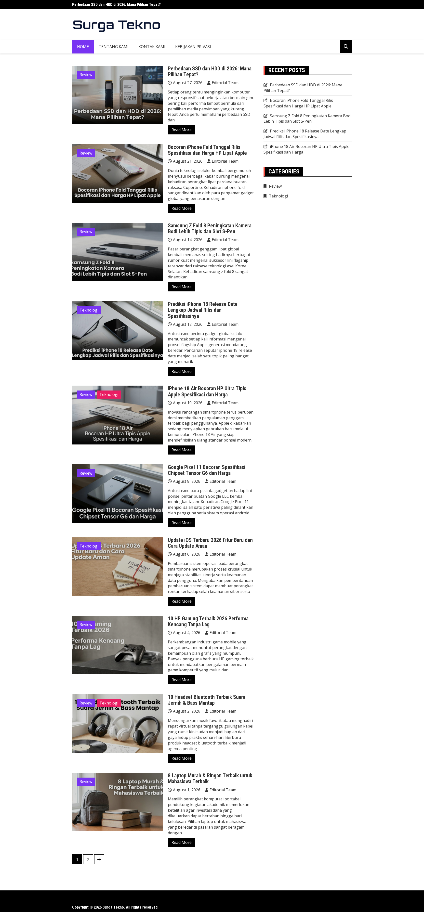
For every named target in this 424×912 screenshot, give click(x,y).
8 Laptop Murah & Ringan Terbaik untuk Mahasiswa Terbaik (210, 778)
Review (86, 74)
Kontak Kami (151, 46)
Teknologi (89, 310)
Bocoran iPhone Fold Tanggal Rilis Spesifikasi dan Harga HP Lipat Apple (207, 150)
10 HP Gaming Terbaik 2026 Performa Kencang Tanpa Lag (208, 621)
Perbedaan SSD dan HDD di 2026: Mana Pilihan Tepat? (116, 4)
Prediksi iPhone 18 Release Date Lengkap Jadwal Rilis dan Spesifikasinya (203, 310)
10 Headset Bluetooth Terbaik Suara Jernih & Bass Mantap (206, 700)
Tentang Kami (114, 46)
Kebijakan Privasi (193, 46)
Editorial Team (225, 82)
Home (83, 46)
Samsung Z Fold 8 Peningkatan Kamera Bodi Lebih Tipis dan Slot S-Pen (210, 228)
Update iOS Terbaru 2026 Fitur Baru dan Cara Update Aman (210, 543)
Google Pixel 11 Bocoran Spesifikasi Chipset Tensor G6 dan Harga (206, 470)
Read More (182, 129)
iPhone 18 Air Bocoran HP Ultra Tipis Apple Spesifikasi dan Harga (207, 391)
